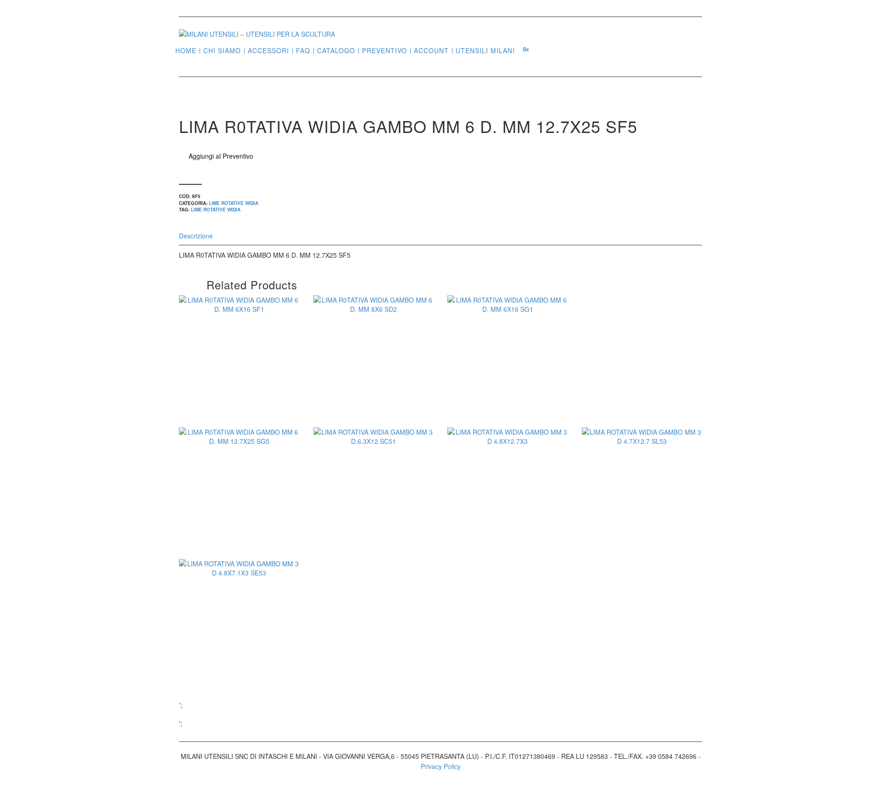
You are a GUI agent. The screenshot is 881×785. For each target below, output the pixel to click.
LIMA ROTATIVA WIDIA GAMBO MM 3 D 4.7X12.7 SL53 (642, 508)
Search (526, 50)
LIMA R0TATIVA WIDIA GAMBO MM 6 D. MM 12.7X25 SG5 (239, 514)
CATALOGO (336, 50)
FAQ (303, 50)
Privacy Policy (441, 766)
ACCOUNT (431, 50)
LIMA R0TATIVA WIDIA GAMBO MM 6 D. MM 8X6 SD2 (373, 376)
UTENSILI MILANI (485, 50)
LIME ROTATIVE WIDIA (233, 203)
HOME (185, 50)
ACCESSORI (268, 50)
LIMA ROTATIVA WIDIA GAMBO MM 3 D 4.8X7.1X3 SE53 (239, 640)
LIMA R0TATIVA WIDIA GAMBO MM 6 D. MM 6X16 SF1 (239, 376)
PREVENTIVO (384, 50)
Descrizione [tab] (196, 235)
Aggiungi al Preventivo (221, 155)
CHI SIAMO (222, 50)
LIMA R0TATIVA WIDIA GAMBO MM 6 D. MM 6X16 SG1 (507, 376)
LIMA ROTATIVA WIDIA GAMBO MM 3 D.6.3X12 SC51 (373, 508)
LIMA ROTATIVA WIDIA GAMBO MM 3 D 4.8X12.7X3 (507, 508)
